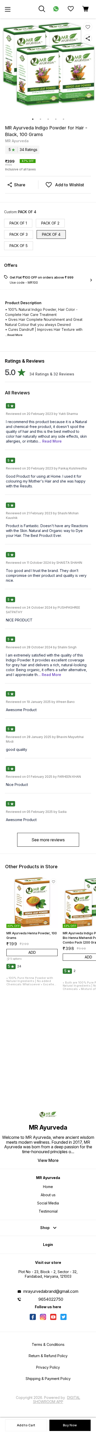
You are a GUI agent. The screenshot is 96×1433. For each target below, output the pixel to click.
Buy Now (70, 1425)
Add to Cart (26, 1425)
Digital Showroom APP (56, 1399)
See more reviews (48, 839)
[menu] (7, 9)
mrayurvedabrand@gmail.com (50, 1291)
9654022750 (50, 1299)
